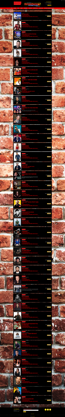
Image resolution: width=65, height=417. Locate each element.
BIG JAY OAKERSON (25, 296)
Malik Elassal (24, 259)
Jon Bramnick (24, 117)
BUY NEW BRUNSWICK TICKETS (17, 4)
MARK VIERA (24, 137)
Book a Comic (30, 8)
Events (18, 8)
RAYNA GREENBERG (25, 146)
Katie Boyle (24, 193)
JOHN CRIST (24, 52)
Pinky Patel (24, 99)
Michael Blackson (25, 24)
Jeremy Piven (24, 390)
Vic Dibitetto (24, 278)
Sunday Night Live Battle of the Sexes (29, 34)
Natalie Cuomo (24, 305)
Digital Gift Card (41, 8)
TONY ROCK (24, 343)
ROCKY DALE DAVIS (25, 221)
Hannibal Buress (25, 184)
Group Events (25, 8)
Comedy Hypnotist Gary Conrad (28, 212)
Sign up (62, 0)
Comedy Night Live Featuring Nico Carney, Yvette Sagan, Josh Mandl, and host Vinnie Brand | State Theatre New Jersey (30, 112)
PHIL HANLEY (24, 90)
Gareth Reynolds (25, 128)
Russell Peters (24, 165)
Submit (24, 411)
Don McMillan (24, 241)
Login (64, 0)
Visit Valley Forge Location (17, 3)
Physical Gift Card (35, 8)
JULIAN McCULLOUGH (26, 43)
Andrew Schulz (24, 61)
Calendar (15, 8)
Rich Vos (23, 380)
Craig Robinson (25, 231)
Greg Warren (24, 352)
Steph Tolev (24, 370)
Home (11, 8)
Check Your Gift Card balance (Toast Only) (49, 8)
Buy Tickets (49, 16)
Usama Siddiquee (25, 268)
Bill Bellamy (24, 155)
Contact (22, 8)
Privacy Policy (32, 413)
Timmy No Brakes (25, 314)
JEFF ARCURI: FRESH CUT (26, 250)
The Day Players (25, 287)
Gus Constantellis (25, 14)
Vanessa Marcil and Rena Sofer (28, 399)
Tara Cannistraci (25, 361)
